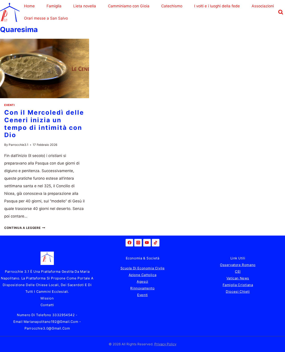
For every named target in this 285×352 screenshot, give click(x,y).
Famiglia (54, 6)
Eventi (9, 105)
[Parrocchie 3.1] (10, 12)
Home (29, 6)
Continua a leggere (24, 228)
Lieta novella (84, 6)
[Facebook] (129, 242)
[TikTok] (155, 242)
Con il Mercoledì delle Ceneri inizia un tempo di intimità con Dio (44, 124)
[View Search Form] (280, 12)
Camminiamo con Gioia (128, 6)
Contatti (47, 305)
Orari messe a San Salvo (46, 18)
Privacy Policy (165, 344)
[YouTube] (147, 242)
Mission (47, 298)
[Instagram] (138, 242)
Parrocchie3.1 (18, 144)
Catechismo (171, 6)
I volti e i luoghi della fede (217, 6)
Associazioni (263, 6)
